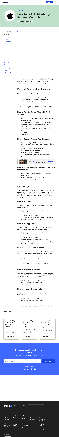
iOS (5, 56)
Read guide (9, 336)
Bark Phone (6, 417)
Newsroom (32, 419)
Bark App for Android (7, 426)
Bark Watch (6, 415)
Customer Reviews (15, 425)
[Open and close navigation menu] (55, 2)
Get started (49, 2)
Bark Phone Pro (7, 419)
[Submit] (41, 405)
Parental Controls (8, 62)
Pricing (14, 415)
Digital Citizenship (41, 428)
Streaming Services (8, 68)
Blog (23, 415)
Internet (6, 55)
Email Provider (7, 49)
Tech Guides (21, 10)
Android (6, 39)
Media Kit (32, 417)
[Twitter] (27, 369)
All (4, 37)
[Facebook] (24, 369)
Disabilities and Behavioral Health (42, 424)
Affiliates (32, 415)
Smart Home (7, 66)
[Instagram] (31, 369)
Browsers (6, 43)
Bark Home (6, 429)
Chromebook (7, 47)
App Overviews (25, 425)
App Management (8, 41)
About (14, 417)
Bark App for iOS (7, 422)
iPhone (5, 58)
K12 (40, 417)
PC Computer (7, 64)
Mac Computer (7, 60)
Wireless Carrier (7, 72)
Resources (24, 420)
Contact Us (15, 422)
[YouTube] (34, 369)
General (40, 415)
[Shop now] (36, 161)
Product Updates (23, 418)
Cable (5, 45)
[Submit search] (17, 31)
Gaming (6, 53)
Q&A (23, 427)
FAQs (14, 419)
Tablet (5, 70)
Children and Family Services (42, 420)
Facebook (6, 51)
